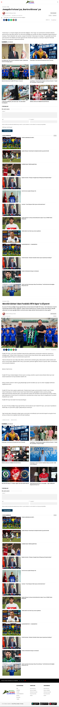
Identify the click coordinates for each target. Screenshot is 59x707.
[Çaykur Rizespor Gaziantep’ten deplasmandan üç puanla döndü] (11, 162)
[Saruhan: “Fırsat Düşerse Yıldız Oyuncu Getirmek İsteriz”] (11, 215)
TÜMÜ (55, 135)
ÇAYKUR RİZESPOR (19, 693)
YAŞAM (17, 699)
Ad (3, 119)
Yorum (3, 111)
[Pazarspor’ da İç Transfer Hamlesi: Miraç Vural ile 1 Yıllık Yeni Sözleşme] (43, 453)
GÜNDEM (18, 690)
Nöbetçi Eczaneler (33, 692)
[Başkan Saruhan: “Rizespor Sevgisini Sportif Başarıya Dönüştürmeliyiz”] (11, 188)
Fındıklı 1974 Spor (6, 419)
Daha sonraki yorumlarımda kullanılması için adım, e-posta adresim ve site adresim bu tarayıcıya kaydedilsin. (24, 124)
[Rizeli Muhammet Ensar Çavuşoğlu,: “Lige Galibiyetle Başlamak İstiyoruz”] (43, 474)
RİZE (17, 688)
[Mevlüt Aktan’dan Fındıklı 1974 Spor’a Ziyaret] (15, 71)
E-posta (32, 119)
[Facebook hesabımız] (19, 680)
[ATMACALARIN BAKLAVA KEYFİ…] (11, 148)
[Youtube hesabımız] (25, 680)
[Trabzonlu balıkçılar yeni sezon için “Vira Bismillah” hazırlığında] (15, 92)
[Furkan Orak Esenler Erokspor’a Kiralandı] (11, 282)
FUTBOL (50, 15)
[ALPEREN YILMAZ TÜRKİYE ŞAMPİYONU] (11, 175)
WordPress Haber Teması (17, 703)
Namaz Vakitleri (33, 690)
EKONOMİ (18, 697)
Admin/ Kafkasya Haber (11, 13)
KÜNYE (31, 695)
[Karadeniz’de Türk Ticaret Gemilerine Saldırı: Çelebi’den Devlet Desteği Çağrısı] (15, 51)
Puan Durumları (33, 693)
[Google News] (53, 20)
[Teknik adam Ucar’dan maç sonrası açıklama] (11, 242)
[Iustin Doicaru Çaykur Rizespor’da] (11, 202)
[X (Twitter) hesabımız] (21, 680)
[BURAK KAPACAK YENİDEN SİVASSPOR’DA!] (43, 92)
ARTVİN (17, 695)
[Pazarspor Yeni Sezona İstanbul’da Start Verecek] (43, 51)
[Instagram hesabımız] (23, 680)
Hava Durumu (33, 688)
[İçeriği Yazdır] (16, 20)
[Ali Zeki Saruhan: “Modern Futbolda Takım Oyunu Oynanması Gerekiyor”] (11, 269)
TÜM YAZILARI (53, 13)
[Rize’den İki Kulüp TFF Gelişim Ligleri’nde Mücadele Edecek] (15, 474)
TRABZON (54, 15)
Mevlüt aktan (14, 419)
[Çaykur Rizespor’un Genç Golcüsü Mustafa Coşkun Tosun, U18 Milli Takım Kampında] (11, 229)
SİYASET (18, 692)
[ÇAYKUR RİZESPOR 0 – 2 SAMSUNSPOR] (11, 255)
